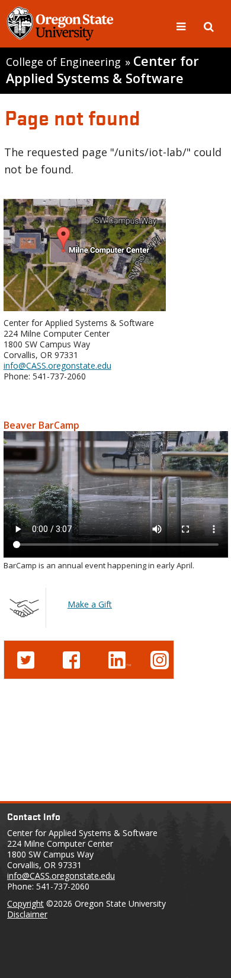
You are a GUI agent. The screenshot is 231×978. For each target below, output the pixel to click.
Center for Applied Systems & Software (102, 69)
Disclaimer (27, 914)
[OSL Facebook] (71, 658)
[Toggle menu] (182, 25)
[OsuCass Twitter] (25, 658)
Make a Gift (90, 604)
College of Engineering (63, 62)
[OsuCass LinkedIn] (119, 658)
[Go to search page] (209, 25)
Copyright (25, 903)
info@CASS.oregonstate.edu (57, 365)
